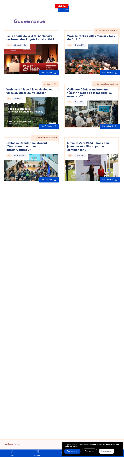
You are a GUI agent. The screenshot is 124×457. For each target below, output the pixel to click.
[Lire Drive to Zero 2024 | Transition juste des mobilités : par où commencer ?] (91, 167)
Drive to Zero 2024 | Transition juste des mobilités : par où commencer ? (88, 146)
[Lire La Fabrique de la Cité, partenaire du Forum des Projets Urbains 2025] (31, 59)
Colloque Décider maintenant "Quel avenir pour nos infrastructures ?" (26, 146)
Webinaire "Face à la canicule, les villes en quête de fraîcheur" (29, 91)
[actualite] (9, 45)
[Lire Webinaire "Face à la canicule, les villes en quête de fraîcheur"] (31, 112)
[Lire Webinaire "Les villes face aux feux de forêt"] (91, 59)
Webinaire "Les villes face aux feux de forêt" (91, 38)
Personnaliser (106, 451)
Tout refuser (89, 451)
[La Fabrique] (62, 7)
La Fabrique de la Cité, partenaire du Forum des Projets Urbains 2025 (30, 38)
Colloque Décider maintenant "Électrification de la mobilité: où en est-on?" (89, 93)
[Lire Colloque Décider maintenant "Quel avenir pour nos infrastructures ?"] (31, 167)
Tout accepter (72, 451)
